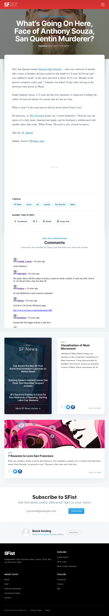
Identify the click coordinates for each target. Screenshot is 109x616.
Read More (73, 532)
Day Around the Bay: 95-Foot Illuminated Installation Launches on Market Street (28, 368)
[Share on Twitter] (68, 407)
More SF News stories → (28, 408)
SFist (9, 553)
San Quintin (60, 204)
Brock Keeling (60, 17)
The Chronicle (37, 115)
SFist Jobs (61, 562)
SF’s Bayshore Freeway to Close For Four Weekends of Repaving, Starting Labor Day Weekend (28, 397)
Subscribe (76, 511)
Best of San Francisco (66, 566)
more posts (43, 534)
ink (37, 204)
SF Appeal (26, 132)
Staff (6, 584)
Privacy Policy (36, 610)
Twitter (60, 584)
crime (28, 204)
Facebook (61, 579)
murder (47, 204)
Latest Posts (62, 557)
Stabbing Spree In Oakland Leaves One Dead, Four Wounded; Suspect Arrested (28, 383)
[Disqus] (54, 292)
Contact (7, 598)
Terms (47, 610)
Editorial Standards (12, 588)
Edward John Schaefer (50, 69)
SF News (45, 17)
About (7, 579)
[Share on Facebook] (73, 407)
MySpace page (36, 141)
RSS (59, 588)
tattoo (72, 204)
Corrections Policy (12, 593)
